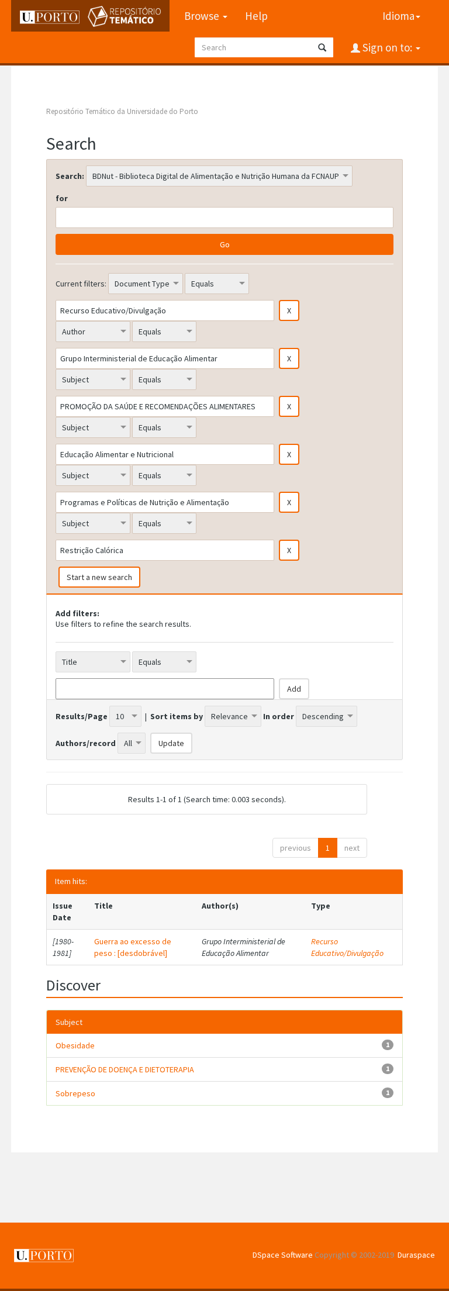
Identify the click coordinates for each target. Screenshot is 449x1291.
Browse (203, 16)
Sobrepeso (75, 1093)
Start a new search (99, 577)
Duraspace (416, 1254)
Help (256, 16)
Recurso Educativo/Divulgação (347, 947)
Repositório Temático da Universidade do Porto (122, 111)
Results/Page (82, 716)
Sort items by (176, 716)
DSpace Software (283, 1254)
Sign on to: (387, 47)
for (62, 198)
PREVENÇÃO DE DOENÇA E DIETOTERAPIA (125, 1069)
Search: (70, 176)
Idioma (398, 16)
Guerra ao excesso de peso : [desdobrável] (132, 947)
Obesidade (75, 1045)
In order (278, 716)
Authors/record (86, 743)
